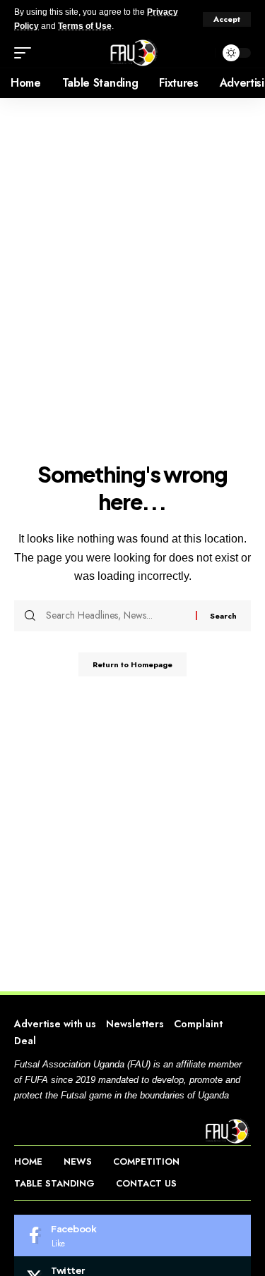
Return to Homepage (132, 664)
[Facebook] (132, 1236)
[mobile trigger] (26, 52)
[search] (200, 53)
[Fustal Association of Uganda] (132, 53)
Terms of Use (85, 26)
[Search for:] (115, 615)
